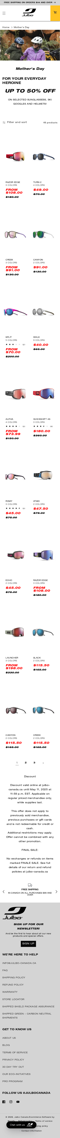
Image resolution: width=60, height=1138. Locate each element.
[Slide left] (3, 891)
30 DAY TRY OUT (13, 1067)
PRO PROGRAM (12, 1081)
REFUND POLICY (13, 985)
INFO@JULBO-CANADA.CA (19, 963)
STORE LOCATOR (13, 999)
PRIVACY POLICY (13, 1060)
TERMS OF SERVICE (15, 1053)
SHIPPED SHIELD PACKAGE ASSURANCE (28, 1007)
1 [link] (17, 763)
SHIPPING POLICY (13, 978)
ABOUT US (9, 1038)
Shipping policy (40, 1126)
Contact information (31, 1131)
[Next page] (43, 763)
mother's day (21, 28)
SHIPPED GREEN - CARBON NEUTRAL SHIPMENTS (27, 1016)
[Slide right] (56, 891)
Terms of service (43, 1121)
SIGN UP (28, 944)
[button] (4, 13)
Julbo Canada (21, 1117)
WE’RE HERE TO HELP (20, 955)
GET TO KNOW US (16, 1029)
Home (5, 28)
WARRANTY (10, 992)
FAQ (5, 971)
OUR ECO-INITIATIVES (16, 1074)
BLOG (6, 1045)
